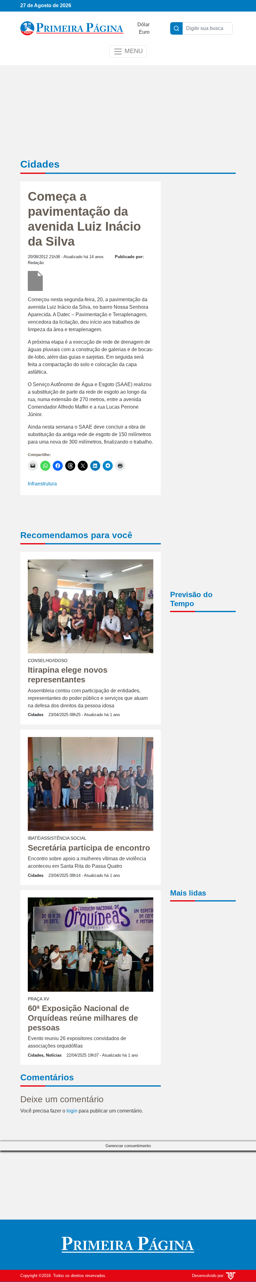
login (71, 1110)
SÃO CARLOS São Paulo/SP (203, 643)
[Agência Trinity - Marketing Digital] (231, 1275)
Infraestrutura (42, 483)
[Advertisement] (203, 282)
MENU (133, 50)
